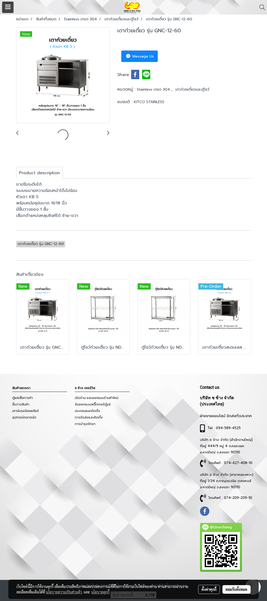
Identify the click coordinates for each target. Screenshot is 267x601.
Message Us (142, 56)
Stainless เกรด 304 (154, 89)
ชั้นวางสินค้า (20, 404)
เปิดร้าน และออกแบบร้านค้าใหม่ (96, 398)
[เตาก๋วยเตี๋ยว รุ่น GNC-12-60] (62, 75)
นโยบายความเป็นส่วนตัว (64, 592)
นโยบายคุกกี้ (100, 592)
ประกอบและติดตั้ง (87, 411)
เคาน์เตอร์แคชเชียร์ (25, 411)
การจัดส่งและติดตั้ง (89, 417)
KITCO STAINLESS (149, 102)
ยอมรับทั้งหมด (236, 589)
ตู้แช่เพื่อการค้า (22, 398)
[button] (260, 7)
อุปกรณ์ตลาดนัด (24, 417)
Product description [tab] (39, 173)
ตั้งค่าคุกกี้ (209, 589)
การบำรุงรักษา (85, 424)
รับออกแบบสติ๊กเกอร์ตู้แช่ (93, 404)
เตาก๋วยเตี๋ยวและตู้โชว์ (192, 89)
